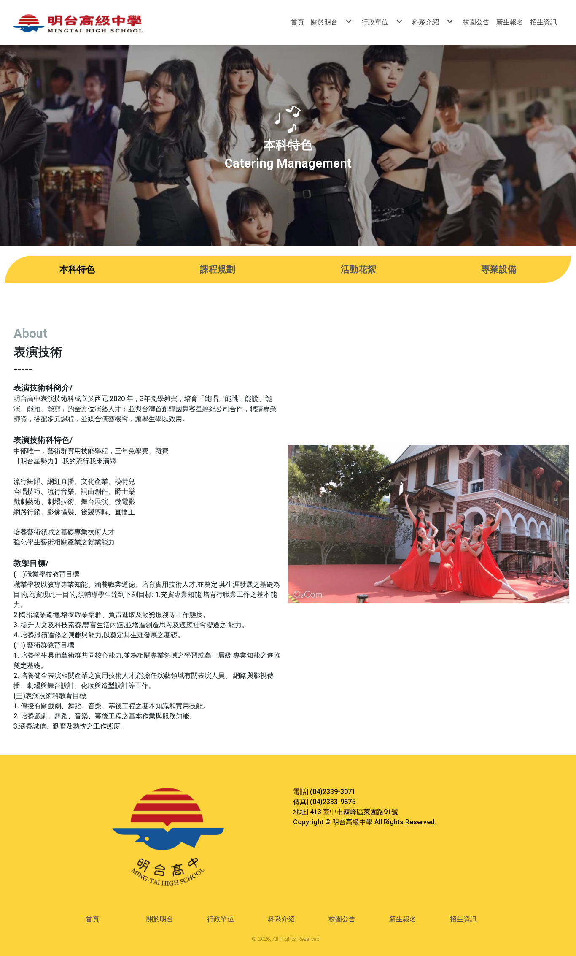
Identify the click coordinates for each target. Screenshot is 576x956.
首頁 (92, 919)
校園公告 (341, 919)
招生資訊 (463, 919)
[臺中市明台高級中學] (96, 22)
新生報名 (402, 919)
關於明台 (159, 919)
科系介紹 (281, 919)
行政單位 (220, 919)
